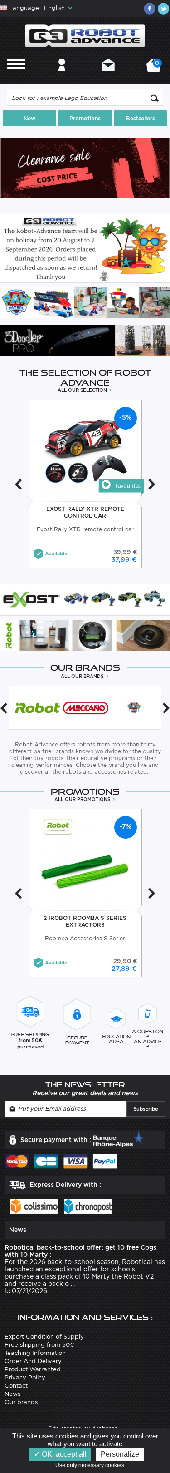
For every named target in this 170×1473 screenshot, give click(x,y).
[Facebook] (149, 9)
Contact (16, 1385)
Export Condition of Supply (44, 1336)
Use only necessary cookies (91, 1465)
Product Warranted (33, 1369)
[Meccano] (86, 707)
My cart (155, 68)
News (12, 1393)
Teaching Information (35, 1352)
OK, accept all (63, 1454)
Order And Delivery (33, 1361)
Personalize (120, 1454)
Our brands (21, 1402)
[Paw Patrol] (134, 707)
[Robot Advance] (84, 35)
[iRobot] (38, 707)
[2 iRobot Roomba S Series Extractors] (85, 860)
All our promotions (83, 799)
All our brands (83, 676)
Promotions (85, 118)
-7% (125, 826)
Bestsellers (140, 118)
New (29, 118)
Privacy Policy (25, 1377)
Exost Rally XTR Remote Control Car (85, 512)
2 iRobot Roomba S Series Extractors (85, 921)
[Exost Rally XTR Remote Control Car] (121, 486)
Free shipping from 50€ (39, 1344)
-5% (125, 417)
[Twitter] (163, 9)
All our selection (83, 390)
